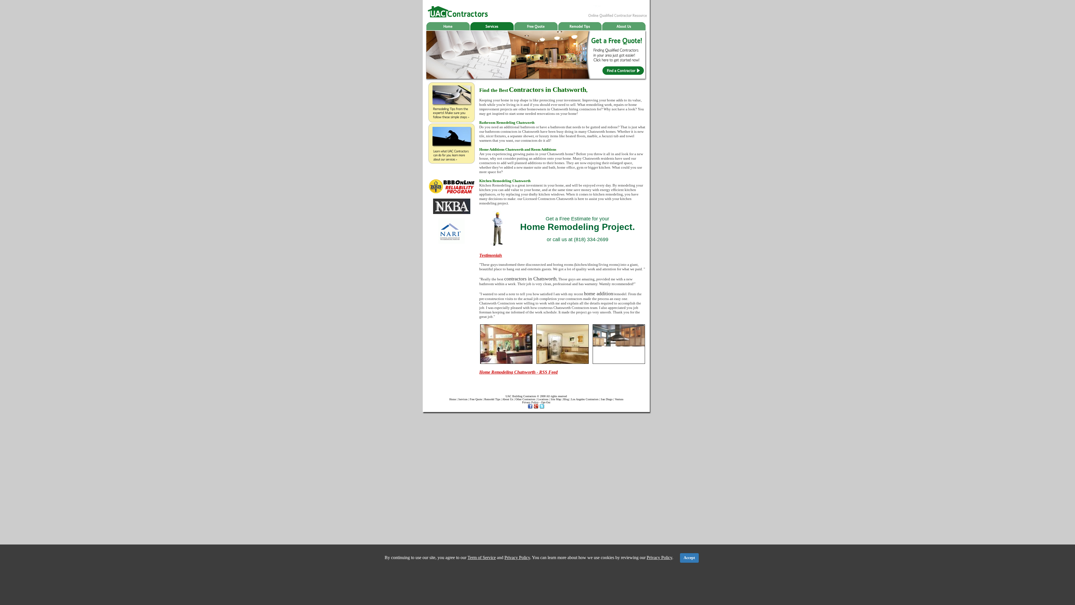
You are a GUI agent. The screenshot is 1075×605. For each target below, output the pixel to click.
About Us (507, 399)
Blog (566, 399)
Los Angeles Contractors (585, 399)
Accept (689, 558)
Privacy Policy (530, 402)
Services (463, 399)
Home (452, 399)
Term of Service (482, 557)
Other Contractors (525, 399)
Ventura (619, 399)
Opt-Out (545, 402)
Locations (543, 399)
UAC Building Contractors (521, 396)
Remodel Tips (492, 399)
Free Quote (476, 399)
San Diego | (608, 399)
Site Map (556, 399)
